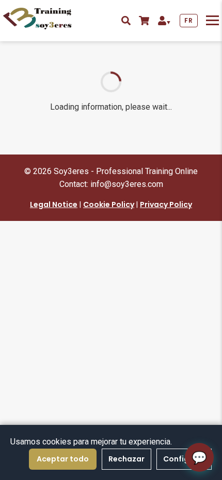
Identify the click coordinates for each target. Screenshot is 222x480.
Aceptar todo (63, 459)
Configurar (184, 459)
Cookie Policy (108, 204)
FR (188, 20)
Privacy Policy (166, 204)
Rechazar (126, 459)
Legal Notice (53, 204)
